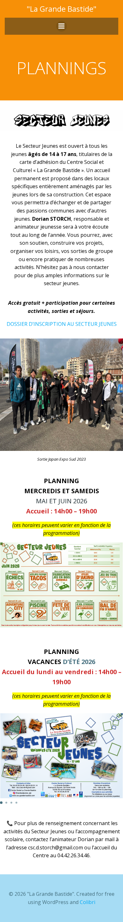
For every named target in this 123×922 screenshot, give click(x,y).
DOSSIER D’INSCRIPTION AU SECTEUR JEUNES (62, 323)
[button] (1, 802)
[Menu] (61, 26)
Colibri (87, 902)
